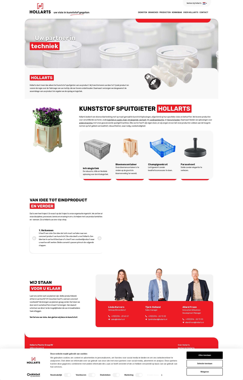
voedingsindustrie (156, 120)
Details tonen (153, 375)
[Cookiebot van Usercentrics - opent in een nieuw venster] (34, 375)
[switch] (91, 375)
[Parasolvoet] (195, 147)
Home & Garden (173, 120)
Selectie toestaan (204, 363)
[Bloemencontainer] (130, 147)
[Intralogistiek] (97, 149)
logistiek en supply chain (117, 120)
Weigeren (204, 372)
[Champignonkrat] (162, 147)
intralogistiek (133, 120)
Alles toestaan (204, 355)
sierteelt (142, 120)
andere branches (86, 123)
